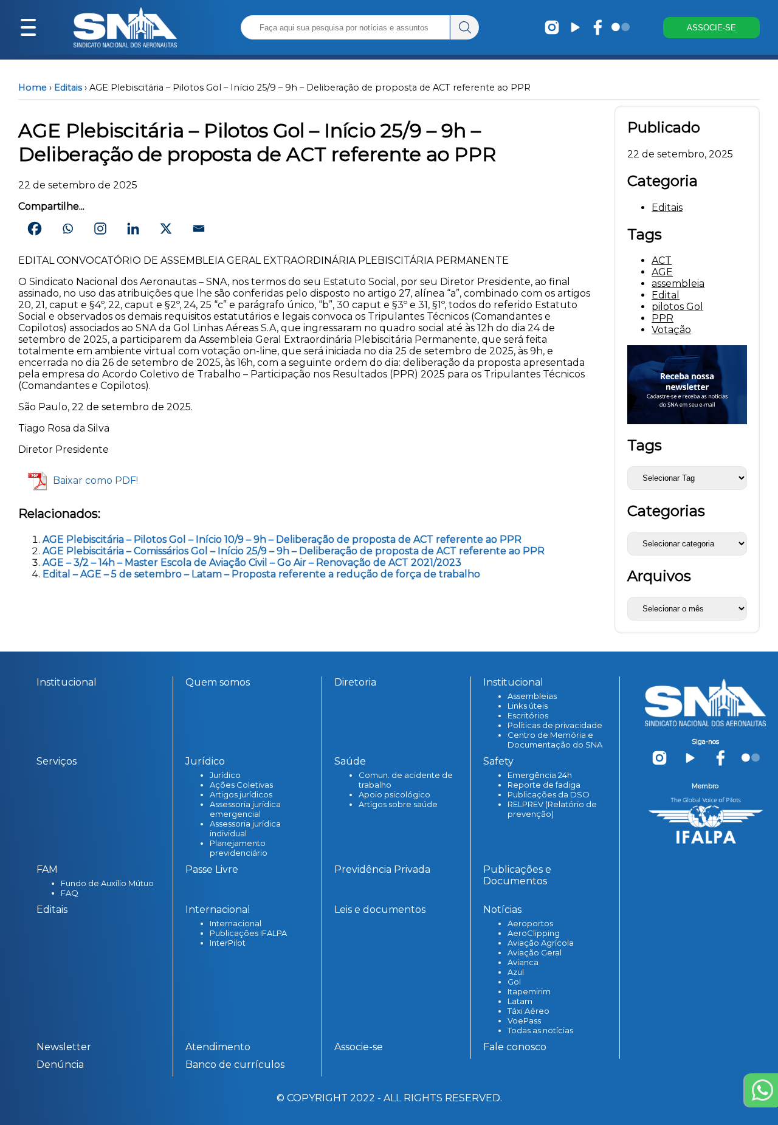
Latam (520, 1001)
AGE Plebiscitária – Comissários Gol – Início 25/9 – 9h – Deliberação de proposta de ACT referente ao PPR (294, 551)
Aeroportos (530, 923)
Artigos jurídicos (241, 794)
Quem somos (217, 682)
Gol (514, 981)
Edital (666, 295)
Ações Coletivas (241, 785)
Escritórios (528, 715)
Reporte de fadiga (544, 785)
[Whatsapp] (67, 228)
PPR (662, 318)
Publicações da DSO (549, 794)
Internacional (235, 923)
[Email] (199, 228)
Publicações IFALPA (248, 933)
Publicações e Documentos (517, 875)
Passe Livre (211, 869)
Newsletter (63, 1047)
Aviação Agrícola (541, 943)
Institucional (66, 682)
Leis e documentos (379, 909)
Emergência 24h (540, 775)
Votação (671, 329)
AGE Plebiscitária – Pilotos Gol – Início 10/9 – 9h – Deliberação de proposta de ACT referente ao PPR (282, 539)
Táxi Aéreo (528, 1011)
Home (32, 87)
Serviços (56, 761)
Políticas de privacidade (555, 725)
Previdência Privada (382, 869)
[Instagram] (100, 228)
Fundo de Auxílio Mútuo (107, 883)
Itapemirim (529, 991)
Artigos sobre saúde (398, 804)
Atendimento (217, 1047)
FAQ (69, 893)
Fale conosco (514, 1047)
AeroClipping (534, 933)
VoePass (524, 1020)
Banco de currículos (234, 1064)
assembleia (678, 283)
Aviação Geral (535, 952)
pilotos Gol (677, 306)
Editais (68, 87)
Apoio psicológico (394, 794)
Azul (516, 972)
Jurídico (225, 775)
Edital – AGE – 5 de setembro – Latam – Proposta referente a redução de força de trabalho (261, 574)
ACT (662, 260)
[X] (166, 228)
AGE (662, 272)
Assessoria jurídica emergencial (245, 809)
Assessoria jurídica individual (245, 828)
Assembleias (532, 696)
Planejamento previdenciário (238, 848)
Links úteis (528, 705)
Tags (644, 445)
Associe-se (358, 1047)
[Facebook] (34, 228)
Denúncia (60, 1064)
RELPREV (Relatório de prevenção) (552, 809)
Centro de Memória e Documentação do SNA (555, 739)
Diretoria (355, 682)
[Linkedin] (133, 228)
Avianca (523, 962)
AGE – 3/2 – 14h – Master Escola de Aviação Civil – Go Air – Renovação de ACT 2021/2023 (252, 562)
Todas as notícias (540, 1030)
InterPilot (228, 943)
